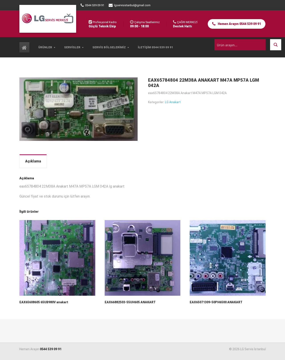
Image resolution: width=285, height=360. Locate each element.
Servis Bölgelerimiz (109, 47)
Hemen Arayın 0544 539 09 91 (239, 24)
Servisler (72, 47)
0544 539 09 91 (50, 349)
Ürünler (45, 47)
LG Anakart (173, 102)
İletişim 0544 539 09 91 (155, 47)
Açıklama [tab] (33, 161)
